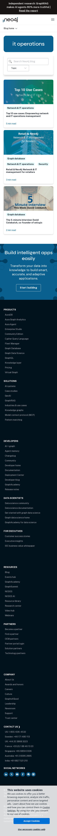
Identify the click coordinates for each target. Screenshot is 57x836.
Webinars (9, 615)
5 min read (11, 123)
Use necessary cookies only (31, 829)
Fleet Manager (12, 343)
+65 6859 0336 (24, 751)
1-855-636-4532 (17, 732)
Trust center (11, 718)
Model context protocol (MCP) (20, 415)
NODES (8, 591)
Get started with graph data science (22, 513)
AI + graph (10, 446)
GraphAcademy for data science (20, 522)
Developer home (13, 465)
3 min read (11, 180)
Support (9, 713)
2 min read (11, 230)
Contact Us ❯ (12, 727)
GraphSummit (11, 586)
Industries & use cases (16, 405)
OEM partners (11, 639)
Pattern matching (13, 420)
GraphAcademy (12, 484)
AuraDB (9, 315)
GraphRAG (10, 400)
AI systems (10, 386)
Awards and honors (14, 684)
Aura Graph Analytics (15, 319)
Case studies (11, 391)
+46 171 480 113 (22, 736)
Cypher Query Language (17, 339)
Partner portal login (14, 643)
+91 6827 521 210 (19, 760)
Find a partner (12, 634)
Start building (28, 287)
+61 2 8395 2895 (23, 756)
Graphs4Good (12, 699)
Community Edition (14, 334)
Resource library (13, 601)
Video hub (9, 610)
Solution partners (13, 648)
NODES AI (10, 596)
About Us (9, 679)
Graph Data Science (14, 353)
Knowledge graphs (14, 410)
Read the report (28, 10)
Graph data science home (17, 517)
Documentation (12, 470)
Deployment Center (14, 475)
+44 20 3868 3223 (18, 741)
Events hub (10, 577)
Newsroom (10, 708)
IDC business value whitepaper (20, 546)
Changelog (10, 456)
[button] (18, 68)
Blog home (9, 28)
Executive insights (14, 541)
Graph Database (13, 348)
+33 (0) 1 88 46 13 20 (23, 746)
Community (10, 460)
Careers (9, 689)
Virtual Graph (11, 372)
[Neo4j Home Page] (10, 20)
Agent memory (12, 451)
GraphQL (9, 358)
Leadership (10, 703)
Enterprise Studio (13, 329)
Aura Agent (10, 324)
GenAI (8, 396)
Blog (7, 572)
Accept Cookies (32, 820)
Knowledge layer (13, 363)
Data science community (17, 503)
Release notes (12, 489)
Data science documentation (19, 508)
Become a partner (13, 629)
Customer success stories (17, 536)
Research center (13, 606)
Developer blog (12, 480)
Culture (8, 694)
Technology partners (15, 653)
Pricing (8, 367)
